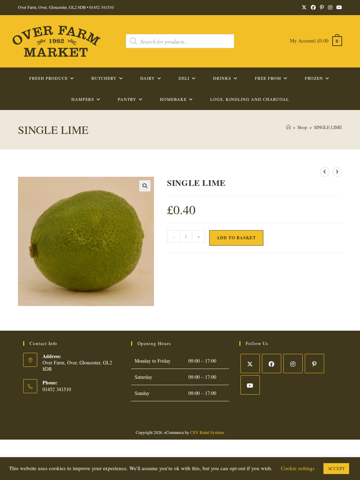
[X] (250, 363)
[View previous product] (325, 172)
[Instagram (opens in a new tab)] (330, 7)
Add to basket (236, 238)
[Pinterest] (314, 363)
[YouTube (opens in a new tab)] (338, 7)
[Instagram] (293, 363)
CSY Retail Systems (207, 432)
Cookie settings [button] (298, 468)
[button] (144, 186)
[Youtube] (250, 385)
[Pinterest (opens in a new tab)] (322, 7)
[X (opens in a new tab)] (304, 7)
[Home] (288, 127)
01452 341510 (101, 7)
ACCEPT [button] (336, 468)
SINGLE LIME (328, 127)
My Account (302, 40)
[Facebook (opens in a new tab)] (313, 7)
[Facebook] (271, 363)
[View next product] (337, 172)
